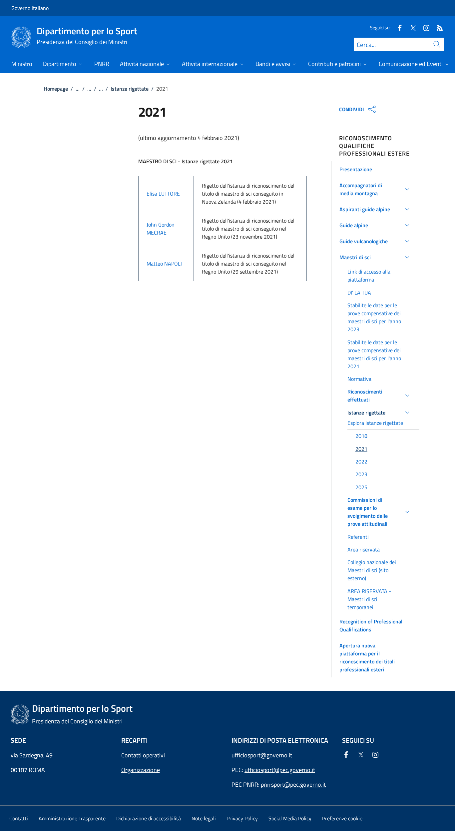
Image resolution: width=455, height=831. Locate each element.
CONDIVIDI (351, 109)
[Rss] (437, 27)
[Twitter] (410, 27)
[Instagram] (423, 27)
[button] (375, 169)
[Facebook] (397, 27)
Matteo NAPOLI (164, 264)
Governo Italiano (30, 8)
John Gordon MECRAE (161, 229)
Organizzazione (140, 769)
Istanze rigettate (130, 89)
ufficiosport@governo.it (261, 755)
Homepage (56, 89)
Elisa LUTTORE (163, 194)
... (78, 89)
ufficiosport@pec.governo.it (279, 769)
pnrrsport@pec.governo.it (293, 784)
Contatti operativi (143, 755)
